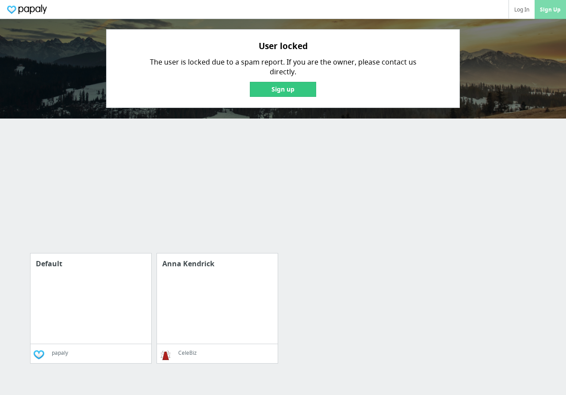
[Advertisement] (265, 191)
